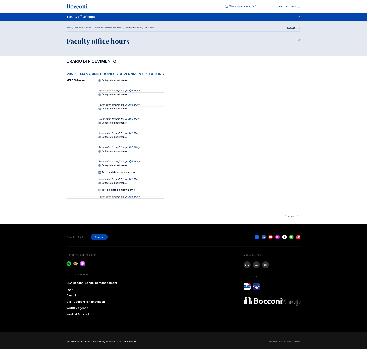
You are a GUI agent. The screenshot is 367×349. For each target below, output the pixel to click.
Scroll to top (290, 216)
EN (280, 6)
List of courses (150, 28)
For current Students (82, 28)
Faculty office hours (133, 28)
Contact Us (291, 28)
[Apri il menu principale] (298, 6)
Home (69, 28)
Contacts (99, 237)
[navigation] (183, 17)
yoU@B (129, 90)
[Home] (77, 6)
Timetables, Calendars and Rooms (108, 28)
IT (287, 6)
